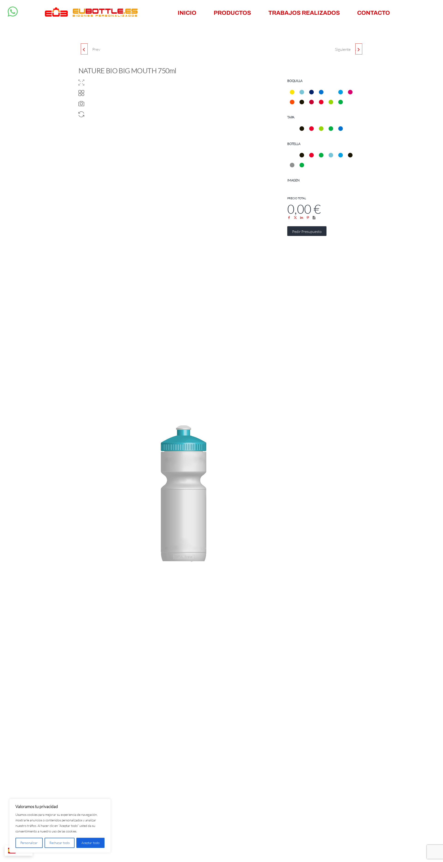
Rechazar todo (59, 843)
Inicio (187, 13)
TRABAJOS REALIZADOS (304, 13)
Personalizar (29, 843)
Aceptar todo (90, 843)
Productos (232, 13)
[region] (60, 826)
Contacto (373, 13)
